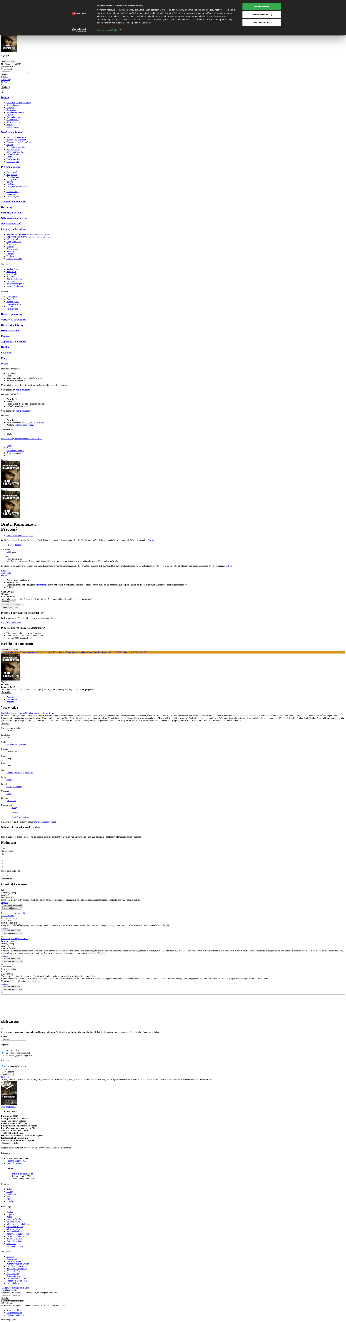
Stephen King (12, 269)
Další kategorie (12, 127)
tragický (9, 772)
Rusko (9, 786)
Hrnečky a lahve (10, 330)
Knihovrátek (41, 585)
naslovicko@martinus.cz (22, 1174)
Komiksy (10, 107)
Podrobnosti (11, 699)
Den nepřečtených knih (16, 1278)
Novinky (10, 246)
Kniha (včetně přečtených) (15, 1066)
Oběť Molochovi (8, 1107)
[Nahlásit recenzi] (2, 911)
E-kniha (7, 1069)
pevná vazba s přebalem (16, 744)
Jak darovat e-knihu (14, 1226)
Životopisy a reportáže (16, 147)
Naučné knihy (12, 191)
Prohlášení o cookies (15, 1266)
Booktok (10, 256)
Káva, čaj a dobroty (12, 325)
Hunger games (12, 301)
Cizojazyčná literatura (13, 229)
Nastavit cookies (13, 1310)
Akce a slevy (12, 251)
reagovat (4, 902)
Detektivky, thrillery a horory (18, 102)
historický (29, 772)
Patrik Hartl (11, 271)
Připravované (12, 249)
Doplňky (5, 87)
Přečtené (4, 82)
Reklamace (11, 1243)
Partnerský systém (14, 1261)
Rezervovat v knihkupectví (12, 605)
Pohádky (10, 184)
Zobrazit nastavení (260, 14)
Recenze (10, 702)
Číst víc (151, 540)
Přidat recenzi (7, 878)
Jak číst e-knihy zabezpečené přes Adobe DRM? (21, 438)
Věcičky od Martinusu (13, 319)
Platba (9, 1217)
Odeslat (5, 1298)
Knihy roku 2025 (13, 241)
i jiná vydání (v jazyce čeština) (17, 1053)
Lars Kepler (11, 281)
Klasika (9, 115)
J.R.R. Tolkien (12, 274)
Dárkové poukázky (11, 314)
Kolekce (10, 254)
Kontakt (9, 1212)
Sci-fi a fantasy (12, 105)
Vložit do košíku (8, 602)
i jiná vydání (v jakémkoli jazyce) (18, 1055)
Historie (9, 144)
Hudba (5, 347)
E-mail (4, 1036)
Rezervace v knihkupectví (17, 1234)
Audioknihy (6, 79)
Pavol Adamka (7, 941)
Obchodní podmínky (15, 1315)
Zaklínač (10, 299)
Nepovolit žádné (262, 22)
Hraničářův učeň (13, 304)
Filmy (4, 358)
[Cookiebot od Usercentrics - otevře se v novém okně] (79, 30)
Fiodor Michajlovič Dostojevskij (20, 535)
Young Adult (11, 179)
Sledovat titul (7, 1074)
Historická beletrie (14, 117)
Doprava (10, 1214)
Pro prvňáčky (12, 174)
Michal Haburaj (7, 915)
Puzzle (4, 363)
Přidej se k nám (13, 1271)
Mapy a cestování (11, 223)
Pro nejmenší (12, 172)
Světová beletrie (13, 122)
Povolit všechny (261, 7)
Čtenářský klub (12, 1273)
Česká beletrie (12, 119)
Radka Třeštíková (14, 279)
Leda (8, 552)
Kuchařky (6, 207)
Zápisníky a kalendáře (13, 341)
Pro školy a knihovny (15, 1236)
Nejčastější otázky (14, 1231)
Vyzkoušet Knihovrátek (11, 623)
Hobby (9, 157)
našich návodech (23, 390)
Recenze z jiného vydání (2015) (14, 913)
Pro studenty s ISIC (14, 1239)
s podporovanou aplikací (34, 422)
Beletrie (5, 97)
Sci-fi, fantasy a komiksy (17, 187)
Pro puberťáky (12, 177)
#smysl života (48, 713)
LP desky (6, 352)
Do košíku (6, 692)
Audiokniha (9, 1072)
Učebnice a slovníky (12, 212)
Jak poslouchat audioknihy (17, 1224)
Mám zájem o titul (14, 258)
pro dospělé (11, 800)
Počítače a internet (14, 154)
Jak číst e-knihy (13, 1222)
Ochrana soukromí (14, 1312)
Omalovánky (12, 194)
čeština (9, 779)
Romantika (11, 110)
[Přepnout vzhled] (2, 91)
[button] (175, 559)
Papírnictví (7, 336)
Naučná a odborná (11, 132)
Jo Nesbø (10, 276)
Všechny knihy (12, 239)
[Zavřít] (2, 1028)
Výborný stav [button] (12, 582)
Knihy (4, 75)
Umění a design (13, 159)
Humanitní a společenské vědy (19, 142)
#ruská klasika (26, 713)
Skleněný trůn (12, 309)
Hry (2, 84)
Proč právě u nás (13, 1219)
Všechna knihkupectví (16, 1161)
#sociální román (13, 713)
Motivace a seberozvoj (16, 137)
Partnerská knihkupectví (16, 1163)
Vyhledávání (6, 69)
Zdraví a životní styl (15, 152)
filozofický (19, 772)
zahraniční (17, 786)
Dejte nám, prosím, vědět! (45, 822)
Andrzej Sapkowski (14, 286)
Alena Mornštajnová (15, 284)
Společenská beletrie (15, 112)
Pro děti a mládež (10, 166)
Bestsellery (11, 244)
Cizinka (9, 306)
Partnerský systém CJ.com (17, 1264)
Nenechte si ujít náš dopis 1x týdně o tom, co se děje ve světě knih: (29, 1293)
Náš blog (10, 1256)
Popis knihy (11, 697)
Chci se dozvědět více (107, 30)
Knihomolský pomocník (16, 1281)
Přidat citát (5, 1077)
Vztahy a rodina (13, 149)
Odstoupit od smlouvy (15, 1246)
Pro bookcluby (12, 1283)
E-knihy (4, 77)
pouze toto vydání (11, 1050)
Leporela (10, 189)
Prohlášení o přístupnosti (16, 1268)
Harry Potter (11, 297)
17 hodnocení (15, 545)
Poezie (9, 124)
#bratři (4, 713)
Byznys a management (16, 140)
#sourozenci (37, 713)
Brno (8, 1158)
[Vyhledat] (28, 72)
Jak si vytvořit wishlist (15, 1229)
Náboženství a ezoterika (14, 218)
